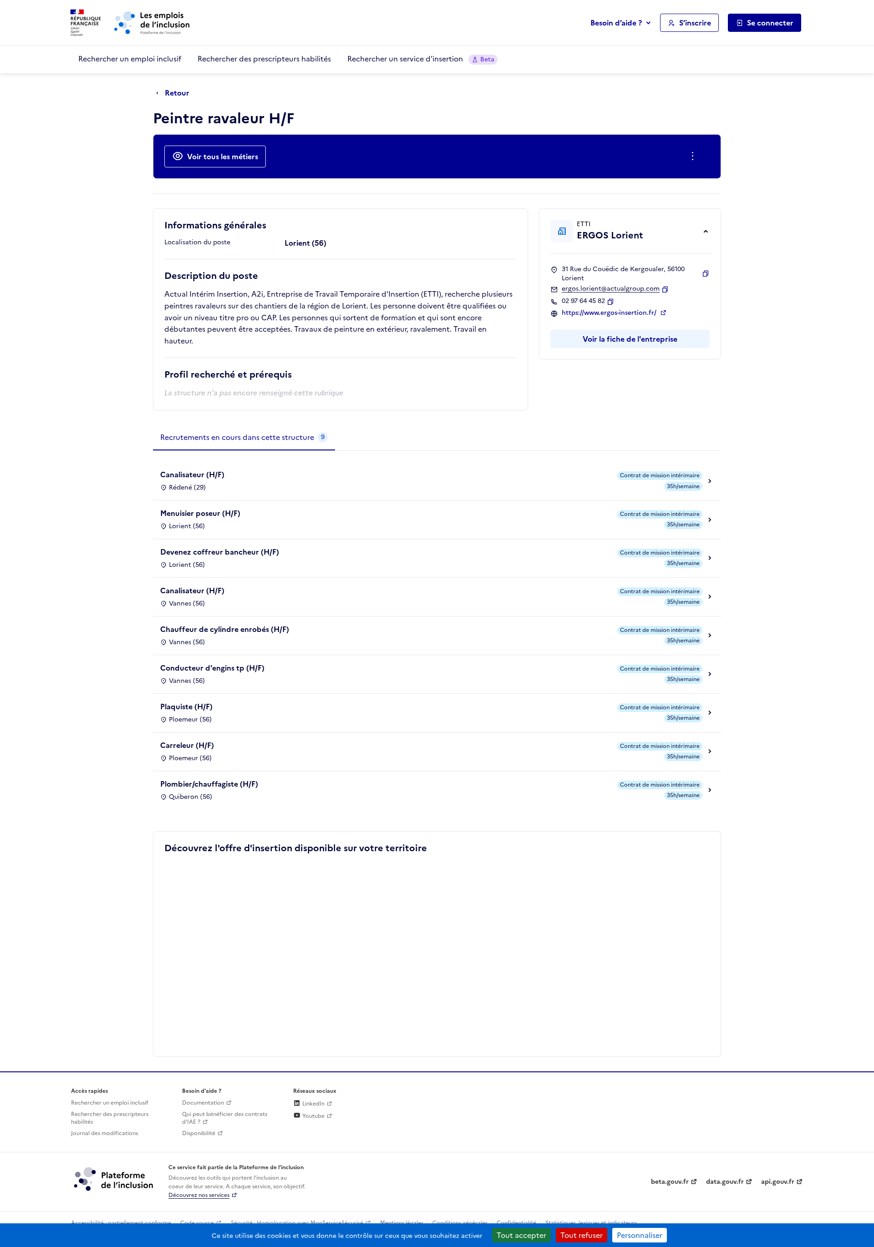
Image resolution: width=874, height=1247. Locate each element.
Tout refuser (581, 1235)
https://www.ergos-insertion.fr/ (610, 313)
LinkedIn (313, 1104)
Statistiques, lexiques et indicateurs (591, 1223)
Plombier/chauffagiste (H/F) (209, 783)
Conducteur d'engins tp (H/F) (212, 667)
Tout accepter (521, 1235)
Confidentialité (516, 1223)
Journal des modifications (104, 1133)
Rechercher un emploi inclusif (129, 58)
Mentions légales (401, 1223)
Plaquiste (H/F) (186, 706)
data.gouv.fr (725, 1181)
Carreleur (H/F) (187, 745)
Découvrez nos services (198, 1195)
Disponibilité (198, 1133)
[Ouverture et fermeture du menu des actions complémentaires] (694, 156)
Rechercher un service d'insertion (420, 58)
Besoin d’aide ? (616, 22)
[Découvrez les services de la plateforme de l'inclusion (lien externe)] (114, 1179)
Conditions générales (460, 1223)
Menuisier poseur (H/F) (200, 513)
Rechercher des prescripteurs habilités (264, 58)
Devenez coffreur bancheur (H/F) (219, 551)
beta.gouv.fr (670, 1181)
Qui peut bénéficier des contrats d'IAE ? (224, 1118)
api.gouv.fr (777, 1181)
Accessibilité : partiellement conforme (121, 1223)
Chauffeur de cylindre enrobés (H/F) (224, 629)
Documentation (203, 1103)
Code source (197, 1223)
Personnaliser (639, 1235)
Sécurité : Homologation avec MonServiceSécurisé (297, 1223)
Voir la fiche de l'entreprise (630, 338)
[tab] (244, 437)
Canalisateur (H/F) (192, 474)
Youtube (313, 1116)
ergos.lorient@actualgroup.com (611, 288)
